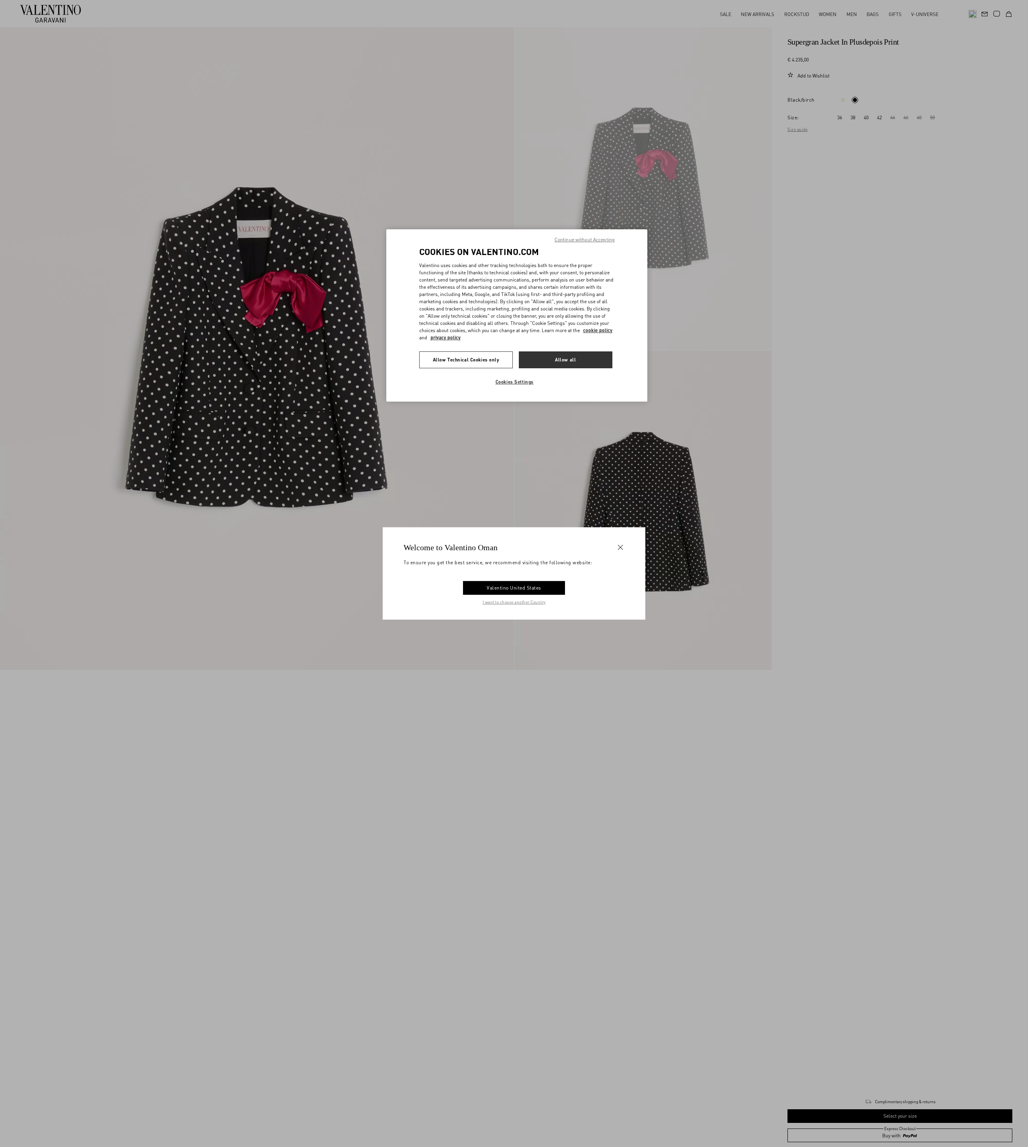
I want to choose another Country (514, 602)
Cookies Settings (515, 382)
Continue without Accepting (585, 240)
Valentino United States (514, 588)
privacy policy (445, 338)
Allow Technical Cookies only (466, 360)
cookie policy (597, 330)
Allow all (565, 360)
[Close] (620, 547)
